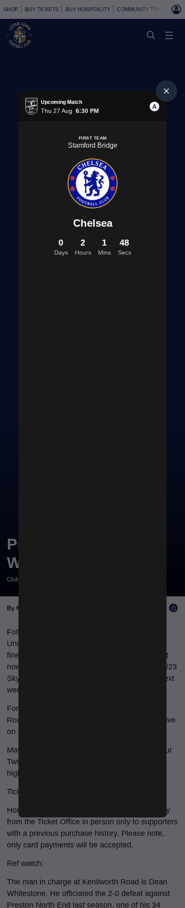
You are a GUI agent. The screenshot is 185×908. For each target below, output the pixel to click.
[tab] (154, 106)
